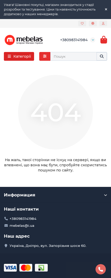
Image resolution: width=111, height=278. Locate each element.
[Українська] (93, 23)
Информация (19, 194)
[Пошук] (102, 56)
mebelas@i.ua (22, 225)
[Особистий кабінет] (103, 23)
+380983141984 (74, 40)
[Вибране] (82, 23)
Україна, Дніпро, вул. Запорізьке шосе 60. (48, 246)
